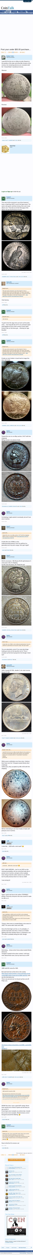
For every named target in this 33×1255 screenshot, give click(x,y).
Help (31, 1251)
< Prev (2, 52)
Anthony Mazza (13, 276)
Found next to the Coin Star (14, 1182)
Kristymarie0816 (12, 1168)
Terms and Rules (23, 1253)
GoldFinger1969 (12, 1194)
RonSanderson (5, 506)
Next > (23, 52)
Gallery (21, 11)
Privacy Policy (30, 1253)
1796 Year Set (11, 1171)
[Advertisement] (16, 31)
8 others (20, 630)
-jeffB (3, 304)
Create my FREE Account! (16, 1159)
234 (17, 52)
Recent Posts (11, 13)
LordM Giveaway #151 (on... (14, 1189)
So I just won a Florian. (13, 1204)
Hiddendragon (11, 1183)
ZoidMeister (12, 425)
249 (20, 52)
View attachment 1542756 (8, 537)
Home (3, 11)
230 (9, 52)
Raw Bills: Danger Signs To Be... (15, 1193)
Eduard (10, 1172)
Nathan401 (9, 282)
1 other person (21, 276)
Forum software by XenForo (6, 1253)
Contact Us (27, 1251)
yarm (10, 1175)
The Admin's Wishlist (9, 1242)
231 (11, 52)
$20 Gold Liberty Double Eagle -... (15, 1178)
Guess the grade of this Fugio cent (15, 1196)
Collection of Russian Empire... (15, 1207)
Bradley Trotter (10, 56)
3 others (16, 140)
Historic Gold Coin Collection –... (15, 1200)
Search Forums (4, 13)
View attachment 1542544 (17, 296)
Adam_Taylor (11, 1179)
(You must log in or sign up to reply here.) (24, 1153)
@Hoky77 (4, 1048)
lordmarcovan (11, 1190)
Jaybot (3, 140)
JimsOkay (9, 630)
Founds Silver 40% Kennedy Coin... (16, 1167)
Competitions (15, 11)
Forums (8, 11)
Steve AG (10, 1201)
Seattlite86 (11, 140)
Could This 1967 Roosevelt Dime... (15, 1185)
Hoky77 (6, 140)
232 (13, 52)
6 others (20, 506)
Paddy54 (8, 197)
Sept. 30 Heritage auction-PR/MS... (15, 1174)
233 (15, 52)
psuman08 (9, 665)
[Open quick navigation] (31, 1247)
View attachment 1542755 (22, 536)
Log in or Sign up (27, 1)
